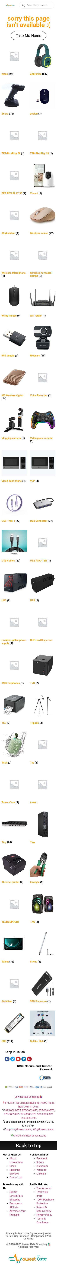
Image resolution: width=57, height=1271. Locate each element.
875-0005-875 (11, 1114)
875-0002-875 (13, 1110)
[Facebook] (7, 1059)
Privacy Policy (44, 1214)
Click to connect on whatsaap (29, 1135)
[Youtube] (18, 1059)
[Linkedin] (23, 1059)
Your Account (43, 1188)
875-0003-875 (30, 1110)
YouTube (41, 1169)
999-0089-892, (45, 1114)
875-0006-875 (28, 1114)
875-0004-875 (46, 1110)
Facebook (41, 1158)
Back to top (28, 1146)
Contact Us (16, 1177)
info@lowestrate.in (43, 1129)
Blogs (13, 1166)
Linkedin (41, 1173)
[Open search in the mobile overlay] (37, 5)
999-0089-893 (28, 1118)
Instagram (42, 1166)
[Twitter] (12, 1059)
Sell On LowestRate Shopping (16, 1196)
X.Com (40, 1162)
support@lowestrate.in (19, 1129)
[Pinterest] (29, 1059)
